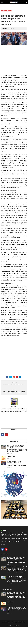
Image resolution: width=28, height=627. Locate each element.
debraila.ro (5, 28)
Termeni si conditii (16, 625)
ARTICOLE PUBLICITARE (6, 10)
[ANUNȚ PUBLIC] (3, 458)
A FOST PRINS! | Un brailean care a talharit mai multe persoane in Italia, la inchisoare (14, 392)
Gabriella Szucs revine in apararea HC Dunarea (14, 384)
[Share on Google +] (14, 377)
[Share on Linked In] (20, 377)
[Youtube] (6, 434)
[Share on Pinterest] (17, 377)
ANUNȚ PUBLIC (11, 456)
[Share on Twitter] (10, 377)
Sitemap (9, 625)
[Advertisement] (14, 60)
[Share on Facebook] (7, 377)
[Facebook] (2, 434)
